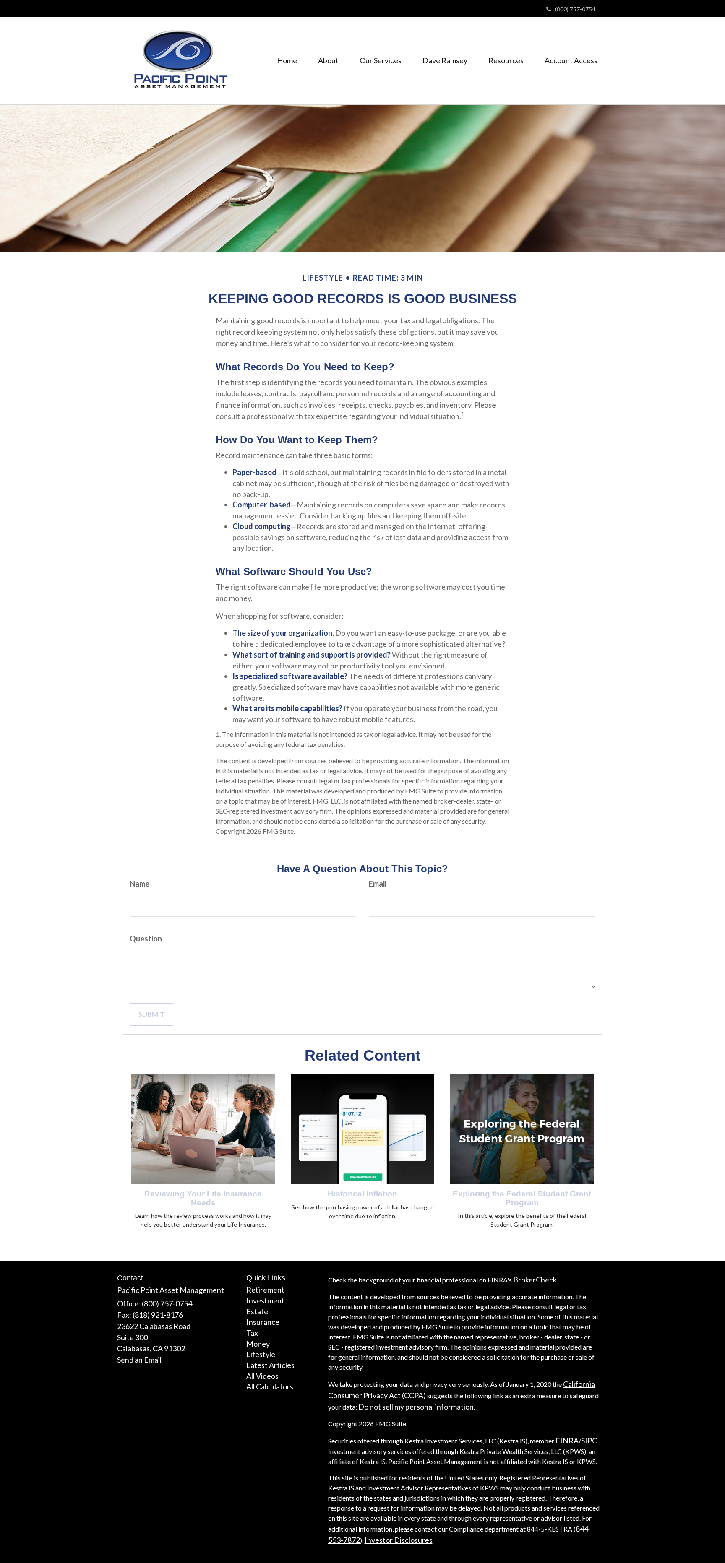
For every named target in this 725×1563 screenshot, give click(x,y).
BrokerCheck (535, 1279)
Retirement (265, 1289)
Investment (265, 1300)
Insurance (262, 1321)
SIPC (589, 1440)
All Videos (262, 1376)
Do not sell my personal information (416, 1406)
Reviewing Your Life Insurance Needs (203, 1198)
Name (139, 883)
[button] (328, 60)
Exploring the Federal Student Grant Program (522, 1198)
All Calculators (269, 1386)
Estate (257, 1311)
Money (258, 1343)
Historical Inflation (362, 1193)
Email (378, 883)
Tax (252, 1332)
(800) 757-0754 (575, 9)
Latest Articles (270, 1365)
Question (146, 938)
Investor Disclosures (399, 1540)
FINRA (567, 1440)
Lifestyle (260, 1354)
